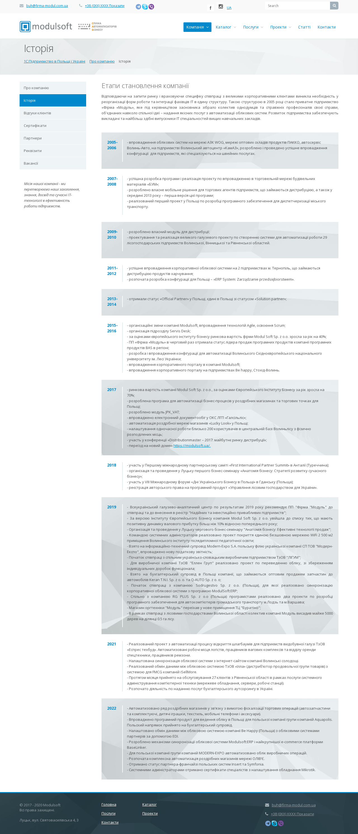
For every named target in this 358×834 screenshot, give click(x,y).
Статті (304, 27)
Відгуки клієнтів (37, 112)
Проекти (279, 27)
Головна (109, 804)
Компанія (196, 27)
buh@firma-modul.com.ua (47, 5)
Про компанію (36, 87)
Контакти (326, 27)
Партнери (33, 138)
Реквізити (33, 150)
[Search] (334, 6)
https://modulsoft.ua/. (192, 445)
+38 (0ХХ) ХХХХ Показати (104, 5)
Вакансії (31, 163)
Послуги (252, 27)
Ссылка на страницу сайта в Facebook (210, 7)
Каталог (225, 27)
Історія (30, 100)
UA (229, 7)
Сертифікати (35, 125)
